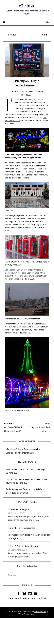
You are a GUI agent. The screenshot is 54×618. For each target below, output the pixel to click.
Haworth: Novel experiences (21, 528)
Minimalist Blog (41, 611)
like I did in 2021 (27, 279)
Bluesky (24, 598)
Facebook (13, 598)
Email (43, 598)
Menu (48, 22)
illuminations (14, 162)
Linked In (34, 598)
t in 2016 (16, 120)
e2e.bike (27, 6)
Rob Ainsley (27, 95)
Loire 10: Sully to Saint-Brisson (23, 546)
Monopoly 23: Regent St (19, 509)
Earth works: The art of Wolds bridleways (25, 469)
